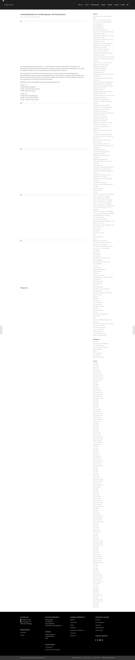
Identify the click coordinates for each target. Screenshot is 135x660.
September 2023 (98, 419)
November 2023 (98, 415)
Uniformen (98, 625)
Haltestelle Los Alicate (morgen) (102, 122)
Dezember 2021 (98, 460)
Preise (72, 625)
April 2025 (96, 388)
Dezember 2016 (98, 541)
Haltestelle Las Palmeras (100, 118)
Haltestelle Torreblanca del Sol (102, 175)
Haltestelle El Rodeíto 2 (100, 68)
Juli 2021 (95, 467)
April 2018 (96, 527)
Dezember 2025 (98, 375)
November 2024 (98, 394)
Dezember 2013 (98, 595)
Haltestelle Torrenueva (100, 176)
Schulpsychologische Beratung (102, 292)
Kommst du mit (97, 190)
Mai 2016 (95, 549)
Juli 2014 (95, 585)
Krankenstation (97, 294)
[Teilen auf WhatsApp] (52, 292)
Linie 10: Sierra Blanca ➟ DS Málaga (103, 194)
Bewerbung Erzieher (99, 327)
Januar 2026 (96, 373)
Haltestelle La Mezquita (100, 111)
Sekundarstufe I (97, 283)
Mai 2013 (95, 597)
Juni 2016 (95, 547)
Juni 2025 (96, 384)
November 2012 (98, 599)
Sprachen (96, 273)
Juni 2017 (95, 533)
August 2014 (96, 583)
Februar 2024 (97, 409)
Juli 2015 (95, 564)
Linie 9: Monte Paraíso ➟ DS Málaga (103, 213)
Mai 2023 (95, 427)
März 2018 (96, 529)
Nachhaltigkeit (97, 349)
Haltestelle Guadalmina (100, 97)
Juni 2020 (96, 491)
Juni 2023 (96, 425)
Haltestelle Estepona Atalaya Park (103, 82)
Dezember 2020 (98, 479)
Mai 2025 (95, 386)
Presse (95, 351)
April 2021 (96, 473)
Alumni (95, 312)
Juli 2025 (95, 382)
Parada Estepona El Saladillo (101, 215)
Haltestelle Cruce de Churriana (102, 62)
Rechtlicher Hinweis (99, 325)
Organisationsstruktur (99, 269)
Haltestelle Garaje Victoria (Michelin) (103, 95)
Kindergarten (97, 254)
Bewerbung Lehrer (99, 329)
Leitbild (95, 192)
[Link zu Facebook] (95, 640)
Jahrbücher (73, 635)
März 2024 (96, 408)
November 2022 (98, 438)
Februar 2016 (97, 554)
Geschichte (96, 252)
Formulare (73, 633)
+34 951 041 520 (26, 620)
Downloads (96, 316)
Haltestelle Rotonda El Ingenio (102, 169)
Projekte (95, 296)
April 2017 (96, 537)
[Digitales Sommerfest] (134, 330)
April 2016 (96, 551)
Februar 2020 (97, 496)
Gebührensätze (97, 302)
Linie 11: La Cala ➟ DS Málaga (101, 196)
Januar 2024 (96, 411)
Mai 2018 (95, 525)
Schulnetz (97, 619)
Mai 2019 (95, 510)
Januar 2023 (96, 435)
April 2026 (96, 369)
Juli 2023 (95, 423)
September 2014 (98, 581)
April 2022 (96, 452)
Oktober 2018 (97, 520)
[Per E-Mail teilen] (78, 292)
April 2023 (96, 429)
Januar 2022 (96, 458)
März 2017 (96, 539)
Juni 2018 (96, 524)
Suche (95, 238)
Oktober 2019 (97, 504)
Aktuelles (96, 298)
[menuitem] (80, 4)
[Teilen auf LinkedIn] (65, 292)
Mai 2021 (95, 471)
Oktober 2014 (97, 580)
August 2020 (97, 487)
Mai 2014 (95, 589)
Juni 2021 (95, 469)
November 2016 (98, 543)
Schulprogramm (98, 281)
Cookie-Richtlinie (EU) (99, 333)
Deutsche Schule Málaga (34, 17)
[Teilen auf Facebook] (26, 292)
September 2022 (98, 442)
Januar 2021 (96, 477)
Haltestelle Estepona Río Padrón (102, 91)
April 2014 (96, 591)
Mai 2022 (95, 450)
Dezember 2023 (98, 413)
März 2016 (96, 552)
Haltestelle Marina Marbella (101, 144)
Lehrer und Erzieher (99, 275)
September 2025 (98, 379)
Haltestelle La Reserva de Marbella (103, 113)
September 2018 (98, 522)
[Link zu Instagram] (97, 640)
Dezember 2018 (98, 516)
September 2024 (98, 398)
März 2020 (96, 495)
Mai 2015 (95, 568)
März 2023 (96, 431)
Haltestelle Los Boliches (100, 124)
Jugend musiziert (98, 188)
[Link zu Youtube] (100, 640)
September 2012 (98, 601)
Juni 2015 (95, 566)
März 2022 (96, 454)
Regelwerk (73, 627)
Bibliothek (96, 300)
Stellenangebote (98, 236)
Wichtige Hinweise (98, 306)
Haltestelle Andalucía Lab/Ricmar (103, 43)
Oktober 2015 (97, 560)
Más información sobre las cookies (103, 323)
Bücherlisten (73, 622)
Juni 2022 (96, 448)
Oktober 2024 (97, 396)
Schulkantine (97, 279)
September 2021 (98, 465)
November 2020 (98, 481)
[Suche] (130, 4)
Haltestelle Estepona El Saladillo (102, 84)
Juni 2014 (96, 587)
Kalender (96, 321)
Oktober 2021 (97, 464)
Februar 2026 (97, 371)
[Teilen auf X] (39, 292)
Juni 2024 (96, 402)
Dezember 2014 (98, 576)
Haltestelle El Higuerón (100, 66)
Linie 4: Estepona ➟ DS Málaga (102, 204)
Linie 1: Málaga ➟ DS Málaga (101, 198)
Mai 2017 (95, 535)
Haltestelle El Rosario (99, 70)
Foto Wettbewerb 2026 (100, 30)
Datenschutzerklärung (99, 335)
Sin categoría (97, 355)
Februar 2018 (97, 531)
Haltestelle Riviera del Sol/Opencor (103, 167)
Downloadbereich (98, 26)
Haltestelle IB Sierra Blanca (101, 99)
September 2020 (98, 485)
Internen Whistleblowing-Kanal (102, 320)
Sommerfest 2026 (98, 233)
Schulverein (96, 229)
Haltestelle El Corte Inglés (101, 64)
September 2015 (98, 562)
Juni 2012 (95, 603)
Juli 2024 (95, 400)
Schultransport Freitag (99, 219)
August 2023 (96, 421)
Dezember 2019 (98, 500)
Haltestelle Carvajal (98, 55)
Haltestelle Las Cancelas (100, 117)
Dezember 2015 (98, 556)
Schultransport (97, 271)
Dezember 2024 (98, 392)
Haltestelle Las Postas (99, 120)
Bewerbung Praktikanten (100, 314)
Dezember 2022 (98, 437)
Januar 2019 (96, 514)
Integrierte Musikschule (100, 182)
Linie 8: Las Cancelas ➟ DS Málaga (103, 211)
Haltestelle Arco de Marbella (101, 45)
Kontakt (95, 308)
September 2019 (98, 506)
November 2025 (98, 377)
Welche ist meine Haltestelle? (52, 649)
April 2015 (96, 570)
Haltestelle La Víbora (99, 115)
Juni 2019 (96, 508)
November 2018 (98, 518)
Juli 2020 (95, 489)
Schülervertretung (98, 217)
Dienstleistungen (98, 287)
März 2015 (96, 572)
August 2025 (96, 380)
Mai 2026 (95, 367)
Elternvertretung (98, 28)
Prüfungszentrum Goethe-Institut (103, 277)
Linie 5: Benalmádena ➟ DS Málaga (103, 205)
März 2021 (96, 475)
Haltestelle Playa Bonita (100, 159)
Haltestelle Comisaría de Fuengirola (103, 57)
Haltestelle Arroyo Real (100, 47)
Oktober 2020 (97, 483)
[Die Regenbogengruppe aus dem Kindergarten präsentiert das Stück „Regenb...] (1, 330)
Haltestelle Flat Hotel (99, 93)
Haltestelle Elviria (98, 72)
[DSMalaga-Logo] (8, 4)
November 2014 (98, 578)
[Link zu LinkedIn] (102, 640)
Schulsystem (97, 256)
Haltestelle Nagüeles (99, 149)
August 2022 (96, 444)
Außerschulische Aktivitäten (101, 248)
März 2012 (96, 607)
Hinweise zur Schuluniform (77, 630)
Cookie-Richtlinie (98, 331)
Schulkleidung (97, 291)
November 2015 (98, 558)
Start (94, 234)
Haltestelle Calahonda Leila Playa (103, 53)
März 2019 (96, 512)
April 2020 (96, 493)
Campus (95, 265)
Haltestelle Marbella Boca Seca (102, 134)
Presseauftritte (97, 304)
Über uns (96, 285)
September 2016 (98, 545)
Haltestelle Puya (98, 165)
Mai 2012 (95, 605)
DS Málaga (96, 250)
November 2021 (98, 462)
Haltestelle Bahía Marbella (101, 49)
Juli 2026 (95, 363)
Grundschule (97, 267)
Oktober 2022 (97, 440)
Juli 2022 (95, 446)
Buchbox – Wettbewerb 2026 (102, 20)
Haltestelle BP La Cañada (100, 51)
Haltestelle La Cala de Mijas (101, 105)
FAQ (94, 318)
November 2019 (98, 502)
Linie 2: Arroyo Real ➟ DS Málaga (102, 200)
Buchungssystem (99, 622)
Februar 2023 (97, 433)
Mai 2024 (95, 404)
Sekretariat (96, 231)
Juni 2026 (96, 365)
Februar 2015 (97, 574)
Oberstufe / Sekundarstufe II (101, 289)
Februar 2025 (97, 390)
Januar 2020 (96, 498)
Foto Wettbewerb (98, 345)
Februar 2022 (97, 456)
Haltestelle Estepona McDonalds (103, 86)
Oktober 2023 (97, 417)
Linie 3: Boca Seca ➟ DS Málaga (102, 202)
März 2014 (96, 593)
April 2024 (96, 406)
